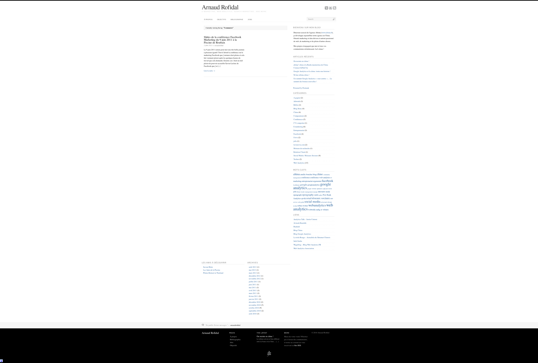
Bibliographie (237, 19)
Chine (296, 112)
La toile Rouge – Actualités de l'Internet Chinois (312, 237)
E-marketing (298, 126)
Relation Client (299, 152)
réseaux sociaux (321, 198)
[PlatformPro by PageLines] (269, 356)
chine (320, 174)
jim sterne (329, 189)
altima (296, 174)
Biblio (296, 105)
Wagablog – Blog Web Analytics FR (307, 244)
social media (312, 201)
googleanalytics (314, 184)
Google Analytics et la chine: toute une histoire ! (312, 71)
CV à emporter (299, 123)
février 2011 (253, 296)
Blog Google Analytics (302, 234)
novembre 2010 (255, 305)
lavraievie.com (299, 144)
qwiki (303, 198)
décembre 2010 (254, 302)
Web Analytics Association (304, 248)
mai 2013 (252, 270)
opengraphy (308, 194)
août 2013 (253, 267)
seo (331, 198)
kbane (299, 192)
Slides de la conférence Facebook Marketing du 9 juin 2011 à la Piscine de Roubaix (222, 39)
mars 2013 (253, 273)
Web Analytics (299, 163)
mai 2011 (252, 287)
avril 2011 (253, 290)
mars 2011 (253, 293)
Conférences (298, 119)
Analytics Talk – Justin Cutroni (305, 219)
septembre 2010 (255, 310)
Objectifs (221, 19)
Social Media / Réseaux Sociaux (306, 155)
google (303, 184)
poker (320, 195)
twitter (305, 205)
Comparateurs (299, 116)
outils (316, 194)
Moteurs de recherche (302, 148)
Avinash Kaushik (300, 223)
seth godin (301, 202)
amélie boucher (306, 174)
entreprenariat (307, 181)
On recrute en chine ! (301, 61)
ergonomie (317, 181)
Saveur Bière (208, 267)
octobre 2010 (254, 307)
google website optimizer (315, 189)
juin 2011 (252, 284)
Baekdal (297, 226)
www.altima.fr (327, 32)
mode (328, 191)
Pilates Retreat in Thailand (213, 273)
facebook (327, 180)
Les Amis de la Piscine (211, 270)
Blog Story (298, 108)
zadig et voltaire (322, 209)
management (309, 192)
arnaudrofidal (218, 45)
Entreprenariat (299, 130)
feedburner (296, 185)
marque (315, 192)
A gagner (297, 97)
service (295, 202)
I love (296, 137)
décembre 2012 (254, 276)
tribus (300, 205)
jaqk (324, 189)
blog (314, 174)
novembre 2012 (255, 278)
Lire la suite (209, 70)
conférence (305, 177)
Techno (296, 159)
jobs (295, 141)
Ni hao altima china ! (301, 75)
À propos (208, 19)
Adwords (297, 101)
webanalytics (317, 205)
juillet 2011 (253, 281)
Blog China (298, 230)
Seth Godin (298, 241)
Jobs (250, 19)
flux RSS (297, 345)
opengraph (297, 194)
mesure (321, 191)
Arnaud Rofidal (220, 7)
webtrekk (312, 209)
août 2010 (253, 313)
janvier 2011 (253, 299)
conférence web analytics (320, 177)
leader (303, 192)
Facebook (297, 134)
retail (309, 198)
